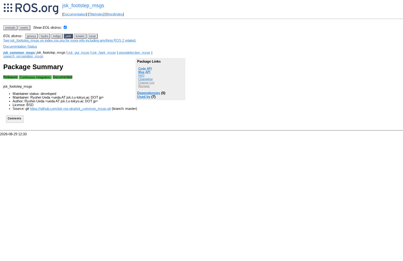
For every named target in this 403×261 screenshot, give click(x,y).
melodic (10, 27)
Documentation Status (20, 46)
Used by (143, 97)
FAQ (141, 75)
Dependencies (148, 93)
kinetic (80, 36)
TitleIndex (96, 14)
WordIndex (114, 14)
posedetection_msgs (134, 52)
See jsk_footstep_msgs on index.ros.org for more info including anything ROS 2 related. (69, 40)
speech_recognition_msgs (23, 56)
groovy (31, 36)
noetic (24, 27)
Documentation (74, 14)
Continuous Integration (35, 77)
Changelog (145, 79)
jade (68, 36)
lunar (92, 36)
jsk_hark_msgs (104, 52)
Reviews (144, 86)
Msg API (144, 72)
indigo (57, 36)
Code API (145, 68)
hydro (44, 36)
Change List (146, 82)
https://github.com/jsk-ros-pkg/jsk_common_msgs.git (70, 109)
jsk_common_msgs (19, 52)
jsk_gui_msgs (79, 52)
